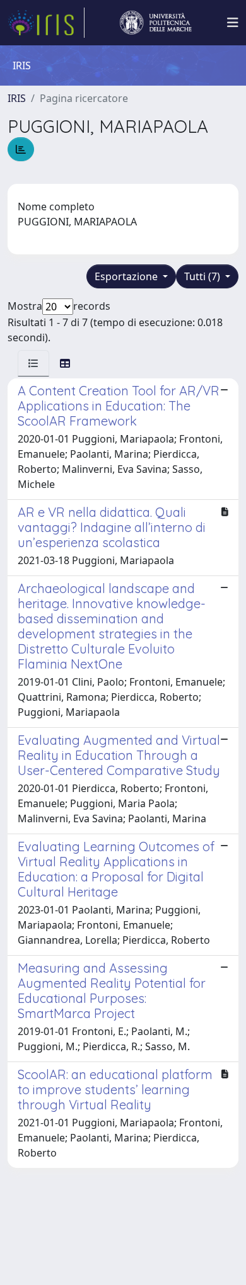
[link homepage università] (155, 23)
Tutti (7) (203, 276)
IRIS (17, 98)
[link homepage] (46, 23)
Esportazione (127, 276)
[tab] (33, 363)
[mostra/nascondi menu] (232, 22)
